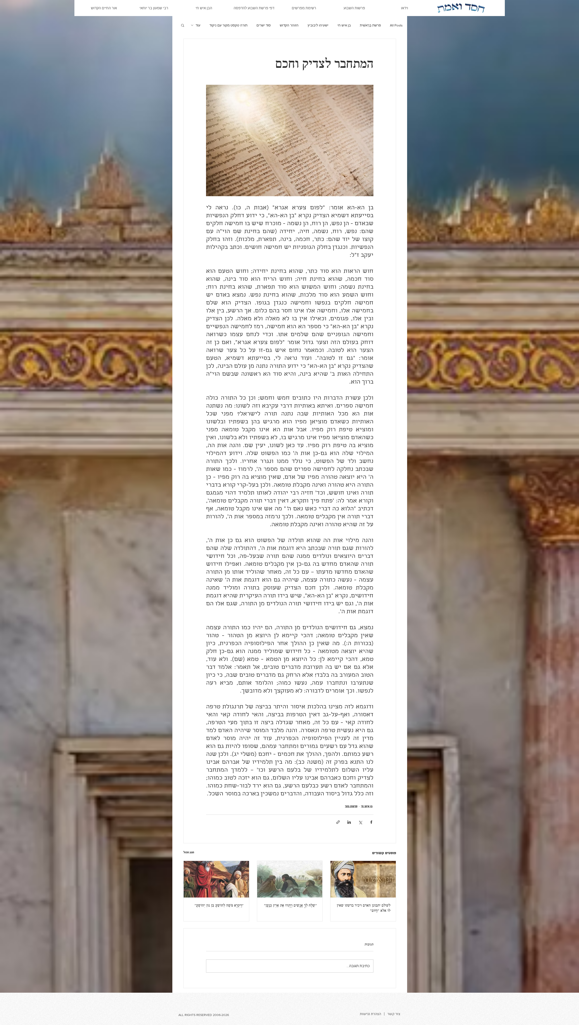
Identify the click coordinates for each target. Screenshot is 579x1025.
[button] (182, 25)
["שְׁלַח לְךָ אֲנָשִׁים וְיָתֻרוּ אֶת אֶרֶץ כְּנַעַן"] (290, 879)
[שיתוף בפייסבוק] (371, 822)
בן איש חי (344, 25)
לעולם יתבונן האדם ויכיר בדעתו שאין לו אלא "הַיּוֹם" (363, 908)
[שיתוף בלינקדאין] (349, 822)
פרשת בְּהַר (351, 806)
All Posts (396, 25)
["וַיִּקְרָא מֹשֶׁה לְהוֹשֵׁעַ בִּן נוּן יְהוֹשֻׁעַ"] (216, 879)
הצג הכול (188, 852)
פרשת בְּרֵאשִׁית (370, 25)
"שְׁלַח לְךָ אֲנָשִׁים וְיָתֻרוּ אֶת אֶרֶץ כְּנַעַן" (290, 905)
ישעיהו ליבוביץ (318, 25)
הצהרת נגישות (370, 1014)
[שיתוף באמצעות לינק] (338, 822)
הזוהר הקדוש (289, 25)
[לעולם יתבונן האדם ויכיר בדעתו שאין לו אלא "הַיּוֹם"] (363, 879)
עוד (198, 25)
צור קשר (393, 1014)
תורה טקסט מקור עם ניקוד (228, 25)
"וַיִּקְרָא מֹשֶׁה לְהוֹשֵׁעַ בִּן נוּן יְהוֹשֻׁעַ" (219, 905)
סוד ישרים (263, 25)
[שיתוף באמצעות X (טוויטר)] (360, 822)
